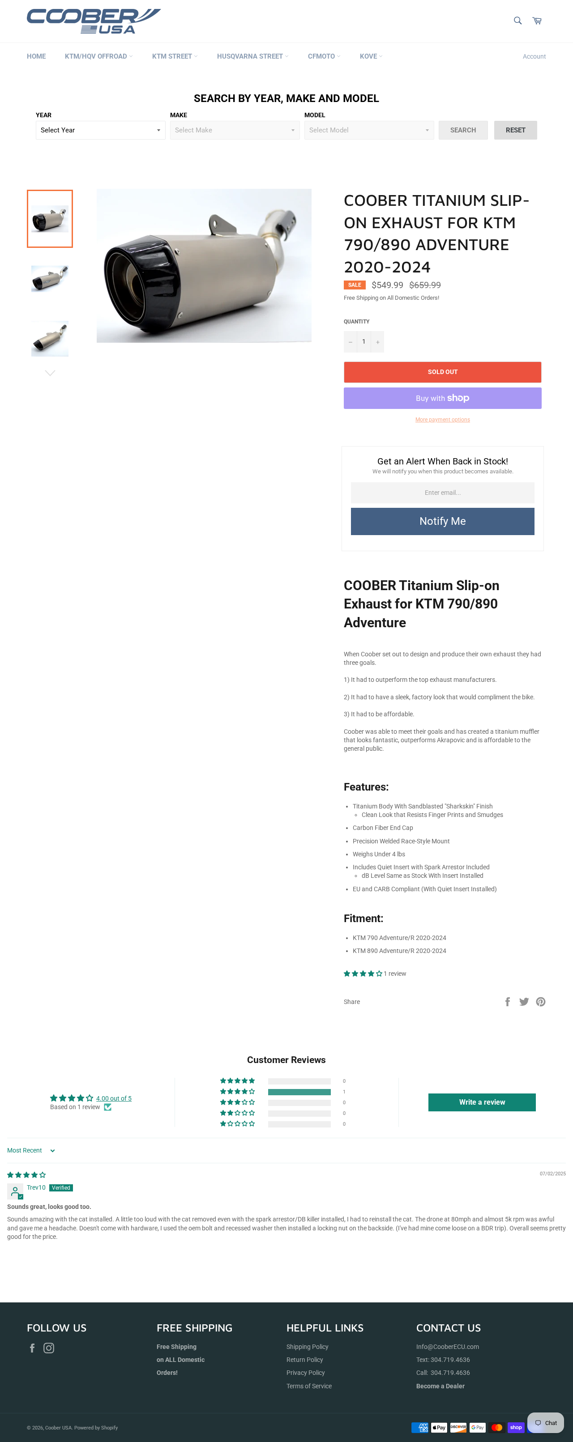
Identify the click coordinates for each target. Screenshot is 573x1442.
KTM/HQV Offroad (97, 56)
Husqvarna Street (251, 56)
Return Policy (304, 1359)
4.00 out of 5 (114, 1098)
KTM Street (173, 56)
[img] (26, 1174)
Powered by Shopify (96, 1428)
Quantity (356, 322)
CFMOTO (322, 56)
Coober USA (58, 1428)
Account (534, 56)
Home (36, 56)
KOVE (369, 56)
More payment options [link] (442, 420)
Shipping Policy (307, 1346)
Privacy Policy (305, 1372)
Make (178, 115)
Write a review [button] (482, 1102)
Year (43, 115)
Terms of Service (309, 1386)
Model (314, 115)
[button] (364, 973)
